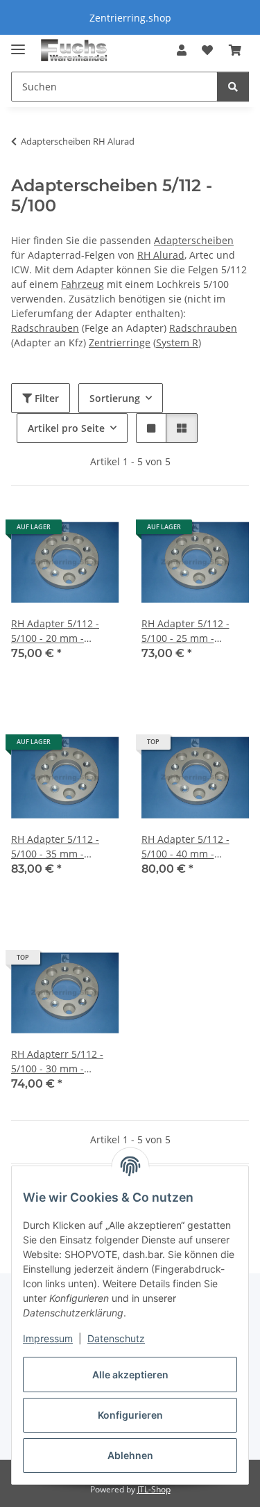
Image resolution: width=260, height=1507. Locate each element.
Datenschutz (116, 1338)
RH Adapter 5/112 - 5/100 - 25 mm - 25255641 (185, 631)
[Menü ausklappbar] (18, 43)
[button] (181, 50)
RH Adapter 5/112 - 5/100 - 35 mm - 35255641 (55, 846)
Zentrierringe (119, 342)
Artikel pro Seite (66, 428)
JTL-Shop (154, 1489)
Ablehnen (130, 1455)
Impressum (48, 1338)
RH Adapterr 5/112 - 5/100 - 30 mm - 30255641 (57, 1061)
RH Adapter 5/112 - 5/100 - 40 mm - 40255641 (185, 846)
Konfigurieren (130, 1415)
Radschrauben (45, 328)
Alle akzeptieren (130, 1374)
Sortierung (114, 398)
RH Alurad (160, 254)
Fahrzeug (82, 284)
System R (177, 342)
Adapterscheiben (194, 240)
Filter (45, 398)
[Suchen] (233, 87)
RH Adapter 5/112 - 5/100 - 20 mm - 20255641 (55, 631)
